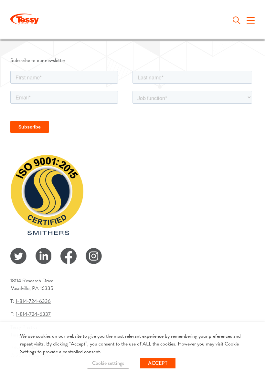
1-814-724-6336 (33, 301)
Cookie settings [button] (108, 363)
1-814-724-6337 (33, 314)
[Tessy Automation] (24, 20)
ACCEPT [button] (157, 363)
